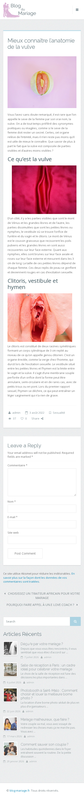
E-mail (12, 517)
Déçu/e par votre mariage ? (42, 644)
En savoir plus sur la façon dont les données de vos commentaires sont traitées (39, 577)
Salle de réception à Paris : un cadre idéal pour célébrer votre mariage (48, 667)
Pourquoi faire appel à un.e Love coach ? (40, 605)
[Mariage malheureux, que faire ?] (10, 724)
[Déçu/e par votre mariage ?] (10, 648)
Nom (12, 501)
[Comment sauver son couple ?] (10, 749)
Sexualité (59, 413)
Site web (13, 532)
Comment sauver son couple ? (44, 744)
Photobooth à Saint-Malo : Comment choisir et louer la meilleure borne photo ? (49, 694)
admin (16, 413)
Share (35, 418)
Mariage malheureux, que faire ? (45, 719)
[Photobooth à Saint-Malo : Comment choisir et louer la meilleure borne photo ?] (10, 695)
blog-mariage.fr (20, 790)
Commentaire (17, 465)
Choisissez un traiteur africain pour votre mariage (43, 595)
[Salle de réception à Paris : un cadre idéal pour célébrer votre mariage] (10, 670)
